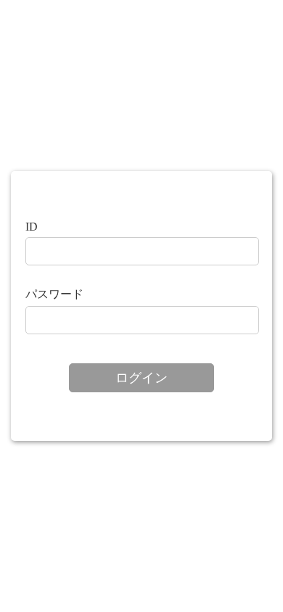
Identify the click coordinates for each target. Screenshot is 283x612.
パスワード (54, 294)
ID (31, 226)
